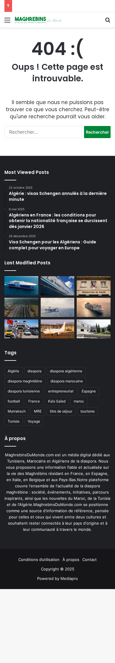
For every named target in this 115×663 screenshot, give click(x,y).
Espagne (89, 391)
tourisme (87, 411)
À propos (71, 559)
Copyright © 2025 (57, 569)
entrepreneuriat (60, 391)
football (14, 401)
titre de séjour (61, 411)
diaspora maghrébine (25, 381)
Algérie (13, 371)
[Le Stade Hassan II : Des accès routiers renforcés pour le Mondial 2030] (21, 307)
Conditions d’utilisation (39, 559)
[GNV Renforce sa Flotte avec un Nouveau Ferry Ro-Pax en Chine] (94, 307)
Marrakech (17, 411)
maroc (79, 401)
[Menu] (7, 22)
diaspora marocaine (66, 381)
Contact (89, 559)
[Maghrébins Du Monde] (38, 19)
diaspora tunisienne (24, 391)
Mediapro (69, 578)
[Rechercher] (108, 22)
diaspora (34, 371)
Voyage (34, 421)
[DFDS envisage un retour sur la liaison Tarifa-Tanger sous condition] (21, 285)
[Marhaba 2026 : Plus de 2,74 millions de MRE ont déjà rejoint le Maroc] (21, 329)
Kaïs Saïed (56, 401)
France (34, 401)
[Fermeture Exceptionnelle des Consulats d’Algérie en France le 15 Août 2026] (94, 329)
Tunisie (13, 421)
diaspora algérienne (66, 371)
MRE (38, 411)
